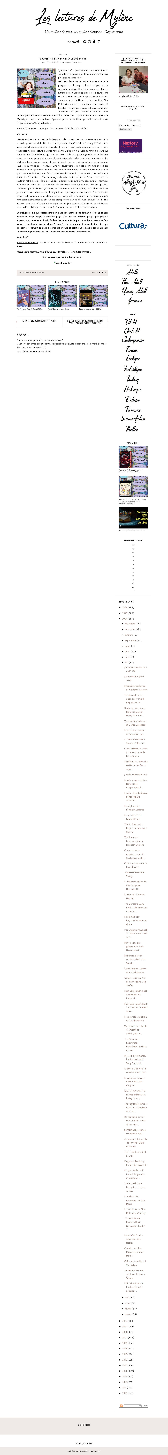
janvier (128, 1314)
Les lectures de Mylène (84, 18)
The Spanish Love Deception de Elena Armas (134, 1187)
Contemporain (77, 62)
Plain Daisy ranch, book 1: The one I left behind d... (135, 995)
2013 (125, 1376)
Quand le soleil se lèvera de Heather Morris (134, 1252)
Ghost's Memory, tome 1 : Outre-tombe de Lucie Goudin (135, 753)
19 (133, 587)
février (128, 1309)
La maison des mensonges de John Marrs (134, 1200)
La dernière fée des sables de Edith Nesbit (133, 1239)
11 (133, 556)
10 (133, 553)
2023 (125, 1321)
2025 (125, 613)
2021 (124, 1332)
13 (133, 564)
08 (133, 545)
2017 (124, 1354)
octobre (129, 635)
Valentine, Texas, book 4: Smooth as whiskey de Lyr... (135, 1030)
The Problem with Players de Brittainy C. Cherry (135, 828)
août (127, 646)
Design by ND (95, 1451)
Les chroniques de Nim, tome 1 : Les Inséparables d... (135, 784)
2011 (124, 1387)
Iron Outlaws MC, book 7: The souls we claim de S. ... (135, 934)
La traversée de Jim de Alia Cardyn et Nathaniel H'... (135, 886)
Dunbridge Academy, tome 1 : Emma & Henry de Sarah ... (134, 712)
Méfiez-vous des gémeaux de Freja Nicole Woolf (133, 947)
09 (133, 549)
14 (133, 568)
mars (128, 1303)
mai (127, 663)
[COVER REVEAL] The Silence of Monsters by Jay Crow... (134, 1095)
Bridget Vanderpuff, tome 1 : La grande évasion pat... (134, 1174)
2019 (125, 1343)
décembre (130, 624)
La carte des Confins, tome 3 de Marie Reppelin (134, 1082)
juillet (128, 651)
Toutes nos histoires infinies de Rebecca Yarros (134, 1274)
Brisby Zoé (56, 62)
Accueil (73, 42)
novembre (130, 629)
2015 (125, 1365)
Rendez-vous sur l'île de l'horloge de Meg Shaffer (135, 982)
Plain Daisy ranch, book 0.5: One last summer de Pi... (135, 1008)
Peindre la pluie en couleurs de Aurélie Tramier (134, 960)
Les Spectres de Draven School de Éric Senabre (136, 797)
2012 (124, 1382)
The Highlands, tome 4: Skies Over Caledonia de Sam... (135, 1108)
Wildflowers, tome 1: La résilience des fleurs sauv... (136, 766)
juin (127, 657)
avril (127, 1298)
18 (133, 583)
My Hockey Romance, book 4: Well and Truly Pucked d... (135, 1060)
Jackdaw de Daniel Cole (135, 775)
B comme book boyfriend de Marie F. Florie (135, 921)
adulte (48, 62)
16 (133, 576)
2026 (125, 608)
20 (133, 591)
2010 (125, 1393)
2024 (125, 619)
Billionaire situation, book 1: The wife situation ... (133, 1287)
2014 (125, 1371)
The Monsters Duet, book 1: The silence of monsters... (135, 908)
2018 (125, 1349)
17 (43, 62)
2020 (125, 1337)
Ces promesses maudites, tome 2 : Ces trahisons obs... (134, 854)
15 (133, 572)
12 (133, 560)
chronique (66, 62)
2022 (125, 1326)
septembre (131, 640)
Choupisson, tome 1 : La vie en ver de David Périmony (135, 1143)
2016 (125, 1360)
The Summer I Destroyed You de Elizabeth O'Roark (134, 841)
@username (87, 1443)
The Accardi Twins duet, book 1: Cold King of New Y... (134, 699)
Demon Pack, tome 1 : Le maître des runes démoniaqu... (135, 1121)
